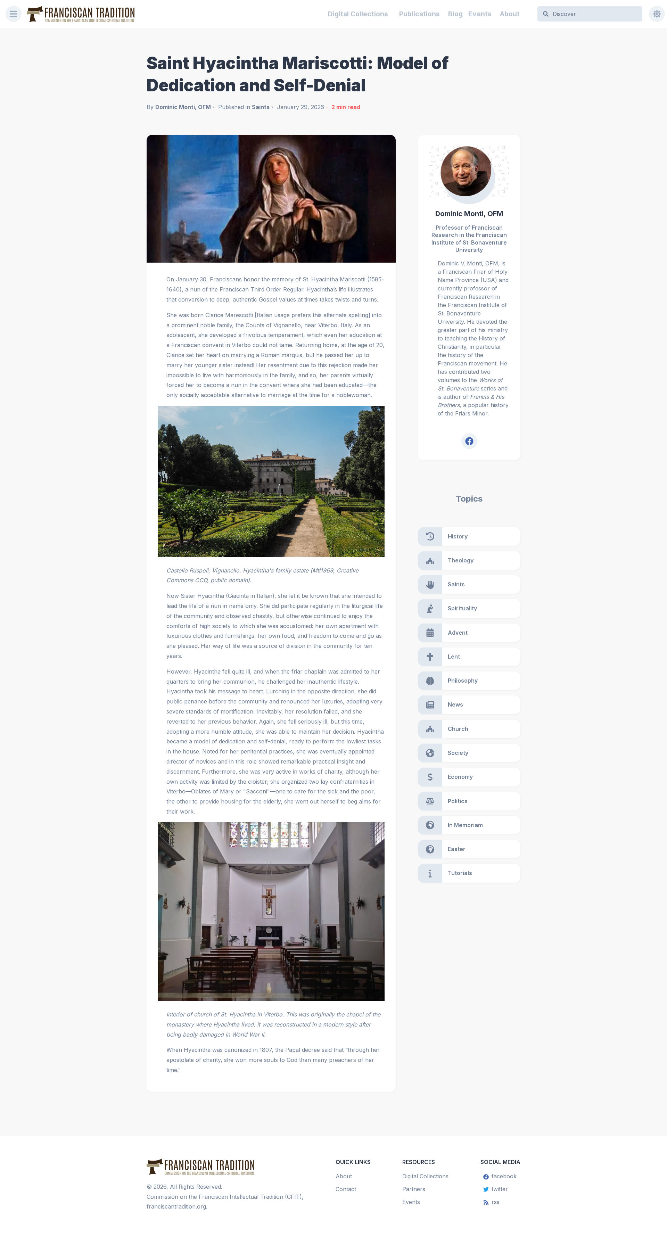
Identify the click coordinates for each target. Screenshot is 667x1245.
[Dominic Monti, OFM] (469, 172)
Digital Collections (358, 14)
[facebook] (469, 441)
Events (480, 14)
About (510, 14)
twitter (500, 1189)
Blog (455, 14)
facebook (504, 1176)
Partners (413, 1189)
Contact (346, 1189)
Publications (419, 14)
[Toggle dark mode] (657, 14)
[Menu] (14, 14)
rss (496, 1201)
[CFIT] (80, 14)
